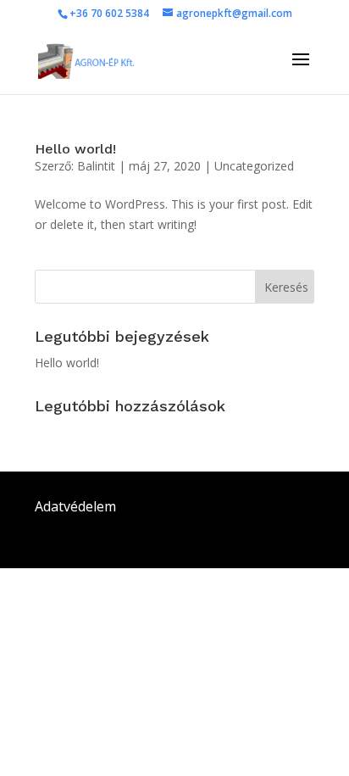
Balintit (96, 166)
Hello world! (75, 149)
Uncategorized (254, 166)
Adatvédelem (75, 506)
